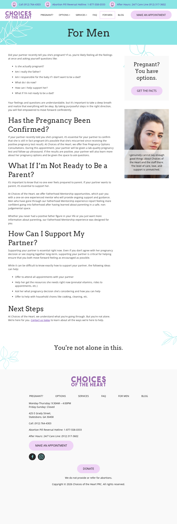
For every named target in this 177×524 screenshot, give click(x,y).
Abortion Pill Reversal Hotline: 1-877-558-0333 (78, 4)
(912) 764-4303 (43, 423)
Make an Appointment (151, 15)
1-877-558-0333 (73, 429)
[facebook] (32, 456)
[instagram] (41, 456)
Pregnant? (47, 14)
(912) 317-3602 (70, 436)
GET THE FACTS (147, 91)
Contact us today (40, 320)
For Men (107, 14)
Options (63, 14)
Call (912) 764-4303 (30, 4)
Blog (121, 14)
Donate (88, 469)
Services (80, 14)
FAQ (95, 14)
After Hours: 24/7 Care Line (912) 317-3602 (141, 4)
